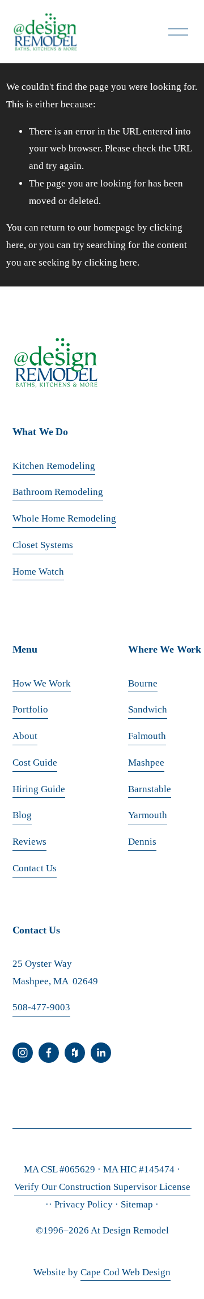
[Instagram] (22, 1052)
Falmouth (147, 736)
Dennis (142, 841)
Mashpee (146, 762)
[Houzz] (75, 1052)
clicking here (110, 262)
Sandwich (147, 709)
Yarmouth (147, 815)
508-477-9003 (41, 1007)
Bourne (143, 683)
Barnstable (149, 789)
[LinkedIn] (101, 1052)
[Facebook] (49, 1052)
